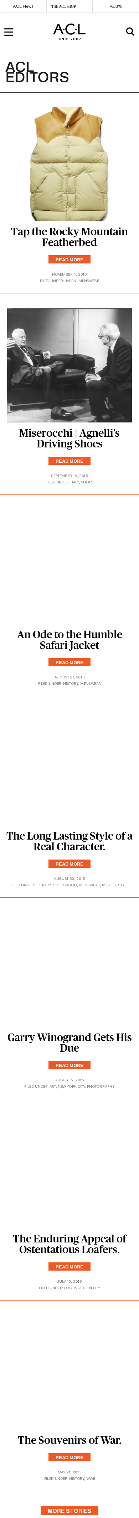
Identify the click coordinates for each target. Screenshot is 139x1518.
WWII (90, 1478)
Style (123, 885)
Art (53, 1086)
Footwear (74, 1288)
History (70, 683)
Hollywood (65, 885)
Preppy (93, 1288)
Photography (101, 1086)
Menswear (88, 280)
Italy (74, 482)
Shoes (87, 482)
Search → (115, 60)
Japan (70, 280)
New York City (71, 1086)
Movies (109, 885)
